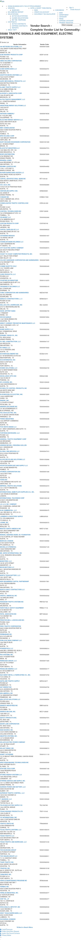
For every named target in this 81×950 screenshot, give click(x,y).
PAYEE (61, 19)
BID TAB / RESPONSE (19, 20)
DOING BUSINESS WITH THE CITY (19, 6)
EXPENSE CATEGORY (66, 21)
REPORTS (15, 28)
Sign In (71, 7)
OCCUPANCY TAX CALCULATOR (44, 14)
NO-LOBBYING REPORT (15, 12)
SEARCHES (15, 10)
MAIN (36, 10)
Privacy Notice (6, 935)
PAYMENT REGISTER (66, 23)
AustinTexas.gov (7, 929)
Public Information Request (10, 931)
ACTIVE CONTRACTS (19, 24)
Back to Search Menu (25, 927)
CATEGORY (63, 17)
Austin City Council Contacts (10, 933)
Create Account (75, 9)
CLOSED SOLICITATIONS (20, 18)
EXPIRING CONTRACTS (19, 26)
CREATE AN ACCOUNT (41, 12)
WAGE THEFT (12, 30)
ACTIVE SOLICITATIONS (20, 16)
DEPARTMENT (64, 15)
